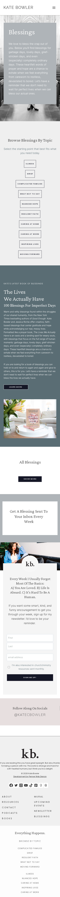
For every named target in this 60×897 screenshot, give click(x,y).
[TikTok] (31, 785)
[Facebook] (11, 785)
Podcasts (10, 812)
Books (7, 818)
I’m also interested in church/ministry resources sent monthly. (31, 667)
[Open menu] (54, 7)
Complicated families (30, 184)
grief (30, 853)
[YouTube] (26, 785)
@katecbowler (30, 715)
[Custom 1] (41, 785)
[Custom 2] (46, 785)
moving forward (30, 254)
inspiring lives (30, 244)
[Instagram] (21, 785)
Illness (30, 873)
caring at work (30, 234)
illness (30, 164)
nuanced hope (30, 204)
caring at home (30, 224)
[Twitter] (16, 785)
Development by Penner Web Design (30, 776)
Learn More (15, 387)
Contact (9, 807)
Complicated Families (30, 848)
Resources (10, 802)
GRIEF (30, 174)
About (7, 796)
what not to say (30, 194)
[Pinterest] (36, 785)
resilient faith (30, 214)
